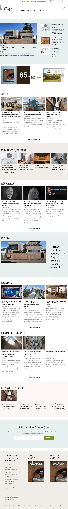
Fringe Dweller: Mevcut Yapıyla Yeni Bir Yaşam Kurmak (18, 48)
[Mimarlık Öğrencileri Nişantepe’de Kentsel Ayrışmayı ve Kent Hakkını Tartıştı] (34, 292)
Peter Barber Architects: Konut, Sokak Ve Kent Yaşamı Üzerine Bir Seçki (57, 51)
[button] (64, 8)
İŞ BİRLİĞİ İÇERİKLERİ (57, 33)
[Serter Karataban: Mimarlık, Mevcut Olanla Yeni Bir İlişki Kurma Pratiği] (11, 193)
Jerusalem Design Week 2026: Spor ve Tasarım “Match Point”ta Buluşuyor (11, 302)
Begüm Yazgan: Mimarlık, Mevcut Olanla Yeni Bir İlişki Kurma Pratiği (32, 203)
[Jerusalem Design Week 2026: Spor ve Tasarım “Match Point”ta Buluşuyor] (11, 292)
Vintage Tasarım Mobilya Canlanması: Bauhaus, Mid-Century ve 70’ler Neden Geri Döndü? (58, 406)
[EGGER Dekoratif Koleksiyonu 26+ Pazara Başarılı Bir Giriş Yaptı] (26, 158)
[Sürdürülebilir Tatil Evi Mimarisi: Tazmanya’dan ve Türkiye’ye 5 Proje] (42, 395)
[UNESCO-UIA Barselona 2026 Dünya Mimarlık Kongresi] (56, 343)
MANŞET (2, 45)
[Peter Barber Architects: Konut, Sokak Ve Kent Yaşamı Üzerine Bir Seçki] (45, 51)
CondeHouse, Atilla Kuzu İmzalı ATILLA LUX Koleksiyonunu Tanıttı (56, 302)
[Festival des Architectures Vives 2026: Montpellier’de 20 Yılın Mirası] (34, 343)
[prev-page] (1, 37)
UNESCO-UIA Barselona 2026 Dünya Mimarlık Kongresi (55, 352)
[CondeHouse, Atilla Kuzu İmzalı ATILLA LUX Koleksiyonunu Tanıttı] (56, 292)
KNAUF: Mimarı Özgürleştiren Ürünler (41, 166)
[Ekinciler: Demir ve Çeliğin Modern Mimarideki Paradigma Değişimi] (59, 158)
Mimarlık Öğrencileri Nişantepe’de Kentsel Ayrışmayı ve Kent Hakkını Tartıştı (32, 303)
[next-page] (34, 37)
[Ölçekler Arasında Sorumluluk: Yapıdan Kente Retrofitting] (34, 104)
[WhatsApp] (7, 493)
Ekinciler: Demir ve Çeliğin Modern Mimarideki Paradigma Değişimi (58, 168)
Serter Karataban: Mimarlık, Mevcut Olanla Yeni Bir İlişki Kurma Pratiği (10, 203)
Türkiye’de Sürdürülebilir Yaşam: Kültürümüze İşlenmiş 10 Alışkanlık (56, 114)
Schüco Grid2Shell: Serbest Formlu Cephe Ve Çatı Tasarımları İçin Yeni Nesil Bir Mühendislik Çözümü (9, 169)
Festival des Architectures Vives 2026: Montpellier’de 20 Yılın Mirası (33, 352)
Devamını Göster (33, 139)
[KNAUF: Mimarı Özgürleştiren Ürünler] (42, 158)
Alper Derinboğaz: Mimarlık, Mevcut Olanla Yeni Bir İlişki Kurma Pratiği (54, 203)
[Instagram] (7, 487)
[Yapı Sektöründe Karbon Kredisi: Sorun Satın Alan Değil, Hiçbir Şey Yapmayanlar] (26, 395)
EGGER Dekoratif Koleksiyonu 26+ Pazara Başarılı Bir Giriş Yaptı (26, 168)
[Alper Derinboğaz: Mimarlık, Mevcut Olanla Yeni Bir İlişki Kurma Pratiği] (56, 193)
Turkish (53, 1)
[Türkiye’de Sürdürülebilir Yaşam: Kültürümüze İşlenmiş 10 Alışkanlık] (56, 104)
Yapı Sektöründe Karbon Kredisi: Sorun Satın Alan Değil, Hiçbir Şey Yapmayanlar (25, 405)
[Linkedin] (13, 487)
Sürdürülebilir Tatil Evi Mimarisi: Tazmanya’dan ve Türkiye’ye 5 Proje (41, 405)
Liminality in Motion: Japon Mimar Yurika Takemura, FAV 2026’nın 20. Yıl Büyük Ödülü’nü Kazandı (10, 353)
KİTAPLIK (54, 56)
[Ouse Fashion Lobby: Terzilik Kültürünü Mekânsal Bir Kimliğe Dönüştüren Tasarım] (45, 40)
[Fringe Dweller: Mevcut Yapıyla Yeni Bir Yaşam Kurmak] (23, 252)
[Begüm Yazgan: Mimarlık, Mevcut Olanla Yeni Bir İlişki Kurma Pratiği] (34, 193)
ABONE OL (48, 438)
